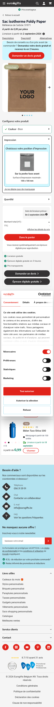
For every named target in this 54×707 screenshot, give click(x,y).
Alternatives (46, 38)
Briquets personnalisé (13, 588)
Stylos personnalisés (12, 584)
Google (5, 554)
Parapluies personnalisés (15, 593)
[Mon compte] (43, 3)
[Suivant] (49, 87)
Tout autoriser (27, 391)
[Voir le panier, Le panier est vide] (50, 3)
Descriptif (26, 38)
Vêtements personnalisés (15, 607)
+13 (5, 446)
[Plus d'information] (43, 34)
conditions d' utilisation (33, 551)
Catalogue (7, 616)
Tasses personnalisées (13, 597)
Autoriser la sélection (27, 400)
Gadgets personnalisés (13, 602)
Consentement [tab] (10, 302)
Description (8, 38)
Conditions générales (27, 685)
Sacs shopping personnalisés (17, 611)
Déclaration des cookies (27, 697)
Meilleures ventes (11, 620)
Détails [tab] (26, 302)
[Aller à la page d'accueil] (14, 3)
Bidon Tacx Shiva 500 (34, 430)
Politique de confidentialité (27, 691)
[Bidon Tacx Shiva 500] (13, 430)
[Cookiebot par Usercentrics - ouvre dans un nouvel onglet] (38, 294)
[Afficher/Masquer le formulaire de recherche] (37, 3)
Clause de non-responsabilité (27, 703)
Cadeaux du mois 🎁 (12, 579)
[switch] (46, 360)
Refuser (27, 410)
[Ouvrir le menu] (4, 3)
